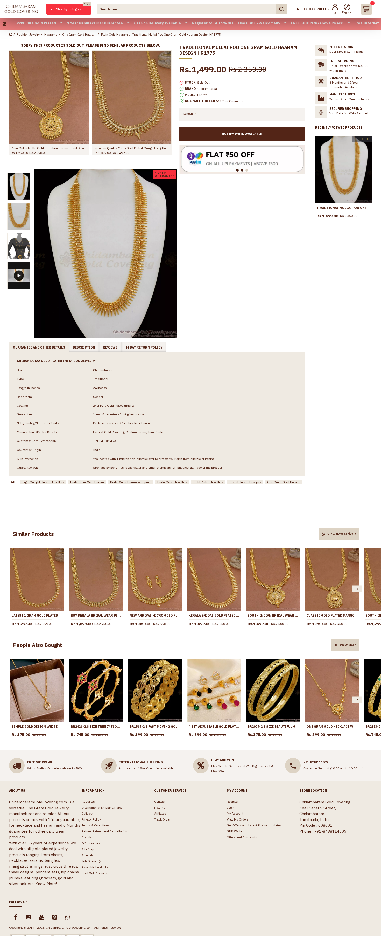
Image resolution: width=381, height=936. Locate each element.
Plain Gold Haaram (114, 34)
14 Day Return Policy (144, 347)
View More (348, 645)
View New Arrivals (341, 534)
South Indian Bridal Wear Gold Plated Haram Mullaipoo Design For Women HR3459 (273, 615)
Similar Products (33, 533)
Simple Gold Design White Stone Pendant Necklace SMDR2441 (37, 726)
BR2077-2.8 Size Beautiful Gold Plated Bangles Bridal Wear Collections (273, 726)
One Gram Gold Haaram (79, 34)
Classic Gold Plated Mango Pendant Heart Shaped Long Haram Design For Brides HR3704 (332, 615)
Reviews (110, 347)
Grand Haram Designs (245, 482)
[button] (12, 589)
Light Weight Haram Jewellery (43, 482)
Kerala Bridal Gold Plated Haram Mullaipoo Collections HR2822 (214, 615)
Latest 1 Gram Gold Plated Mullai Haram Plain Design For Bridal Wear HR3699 (37, 615)
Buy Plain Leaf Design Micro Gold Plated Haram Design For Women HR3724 (49, 148)
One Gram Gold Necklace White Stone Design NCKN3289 (332, 726)
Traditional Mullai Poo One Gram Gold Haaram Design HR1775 (343, 208)
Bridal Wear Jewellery (172, 482)
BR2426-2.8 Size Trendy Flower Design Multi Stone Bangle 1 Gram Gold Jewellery (96, 726)
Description (84, 347)
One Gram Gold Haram (283, 482)
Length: (188, 113)
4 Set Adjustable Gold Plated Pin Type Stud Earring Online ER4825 (214, 726)
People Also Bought (37, 644)
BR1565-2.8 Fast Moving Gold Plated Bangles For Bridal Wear (155, 726)
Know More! (46, 883)
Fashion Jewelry (28, 34)
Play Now (217, 771)
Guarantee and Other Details (39, 347)
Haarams (51, 34)
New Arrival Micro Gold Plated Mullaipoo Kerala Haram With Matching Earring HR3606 (155, 615)
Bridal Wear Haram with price (130, 482)
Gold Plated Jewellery (208, 482)
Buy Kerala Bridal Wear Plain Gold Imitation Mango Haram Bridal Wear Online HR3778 (96, 615)
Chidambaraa (207, 89)
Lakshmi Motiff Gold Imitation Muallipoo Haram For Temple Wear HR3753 (132, 148)
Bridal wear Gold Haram (87, 482)
